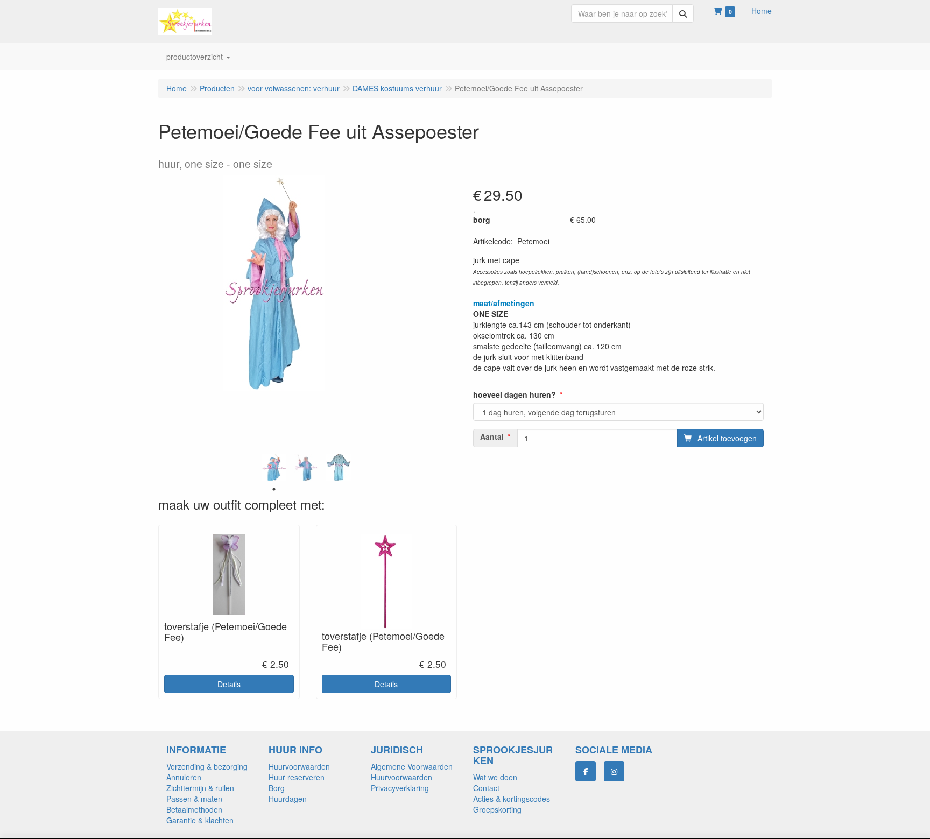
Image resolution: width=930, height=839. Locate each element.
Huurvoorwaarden (299, 766)
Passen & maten (194, 798)
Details (229, 684)
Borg (277, 787)
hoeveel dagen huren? (514, 394)
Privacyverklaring (400, 787)
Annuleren (183, 777)
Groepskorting (497, 809)
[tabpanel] (274, 467)
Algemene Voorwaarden (412, 766)
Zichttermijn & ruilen (200, 787)
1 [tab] (274, 489)
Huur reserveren (297, 777)
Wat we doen (495, 777)
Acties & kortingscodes (511, 798)
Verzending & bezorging (207, 766)
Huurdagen (288, 798)
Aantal (492, 436)
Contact (486, 787)
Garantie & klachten (200, 820)
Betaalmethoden (194, 809)
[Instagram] (614, 771)
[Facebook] (585, 771)
